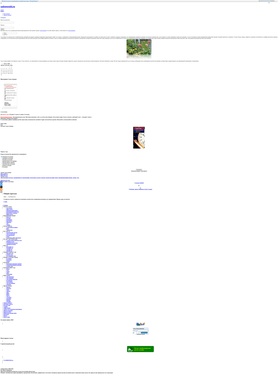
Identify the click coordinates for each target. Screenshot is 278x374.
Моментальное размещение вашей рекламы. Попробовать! (20, 1)
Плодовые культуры (7, 156)
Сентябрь (8, 297)
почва (56, 177)
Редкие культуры (6, 165)
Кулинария (9, 280)
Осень (7, 271)
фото (7, 228)
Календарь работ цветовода (13, 237)
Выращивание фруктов (12, 211)
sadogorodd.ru (8, 6)
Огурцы (8, 218)
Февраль (8, 288)
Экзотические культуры (8, 164)
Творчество (9, 230)
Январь (8, 287)
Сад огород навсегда (138, 328)
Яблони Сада (9, 253)
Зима (7, 272)
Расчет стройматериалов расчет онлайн (142, 349)
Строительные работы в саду (14, 240)
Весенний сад (9, 247)
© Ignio (5, 201)
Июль (7, 295)
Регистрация (6, 13)
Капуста (8, 217)
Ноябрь (8, 300)
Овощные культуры (7, 158)
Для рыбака (9, 282)
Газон (7, 236)
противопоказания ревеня (65, 177)
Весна (7, 269)
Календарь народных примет (14, 263)
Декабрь (8, 301)
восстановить (71, 30)
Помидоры (9, 219)
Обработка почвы (11, 244)
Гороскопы (9, 274)
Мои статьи (9, 209)
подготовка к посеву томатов (37, 177)
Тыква (8, 224)
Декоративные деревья (8, 162)
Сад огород (9, 208)
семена (74, 177)
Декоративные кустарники (9, 161)
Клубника (9, 258)
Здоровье (8, 284)
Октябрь (8, 298)
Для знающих (10, 278)
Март (7, 289)
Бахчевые (9, 260)
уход (78, 177)
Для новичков (10, 276)
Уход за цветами (10, 234)
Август (8, 296)
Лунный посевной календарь (14, 265)
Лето (7, 270)
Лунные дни (9, 266)
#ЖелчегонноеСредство (7, 177)
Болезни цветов (10, 235)
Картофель (9, 221)
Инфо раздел (9, 214)
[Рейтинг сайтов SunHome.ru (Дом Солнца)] (140, 189)
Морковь (8, 222)
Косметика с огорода (11, 213)
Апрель (8, 291)
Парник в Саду (10, 241)
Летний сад (9, 249)
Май (7, 292)
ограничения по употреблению (22, 177)
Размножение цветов (11, 232)
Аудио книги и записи (12, 227)
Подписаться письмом (141, 334)
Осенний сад (9, 248)
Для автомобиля (10, 283)
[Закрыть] (3, 17)
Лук (7, 223)
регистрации (43, 30)
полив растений (50, 177)
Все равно (5, 167)
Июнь (7, 293)
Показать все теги (5, 180)
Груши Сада (9, 254)
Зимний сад (9, 250)
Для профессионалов (11, 279)
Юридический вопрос (12, 210)
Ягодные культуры (7, 159)
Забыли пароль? (7, 15)
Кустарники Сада (11, 256)
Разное (8, 261)
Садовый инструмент (12, 243)
